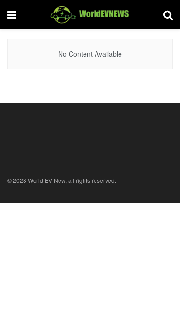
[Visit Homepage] (90, 14)
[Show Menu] (11, 14)
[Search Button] (168, 14)
